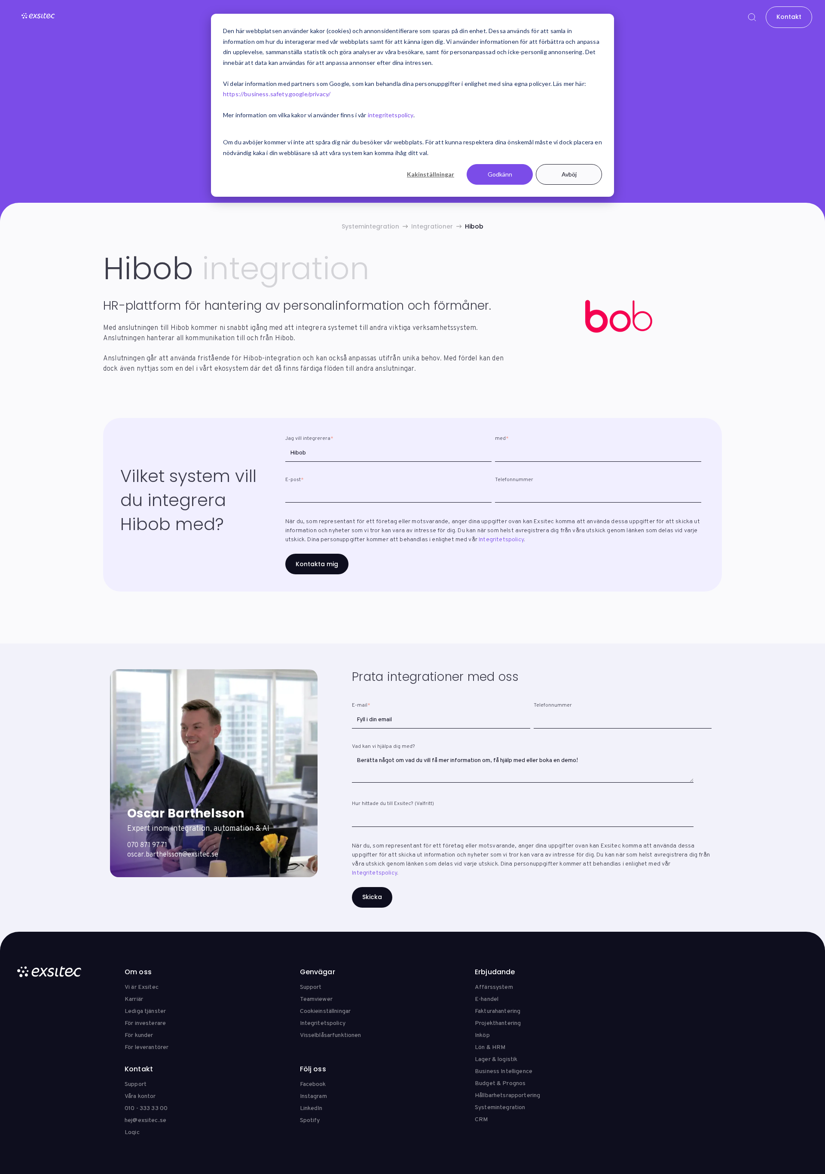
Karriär (134, 999)
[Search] (752, 17)
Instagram (313, 1096)
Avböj (569, 174)
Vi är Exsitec (142, 987)
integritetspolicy (390, 115)
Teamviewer (316, 999)
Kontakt (788, 16)
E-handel (486, 999)
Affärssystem (494, 987)
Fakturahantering (497, 1011)
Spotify (310, 1120)
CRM (481, 1119)
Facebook (313, 1084)
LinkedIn (311, 1108)
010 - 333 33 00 (146, 1108)
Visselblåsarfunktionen (330, 1035)
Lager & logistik (496, 1059)
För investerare (145, 1023)
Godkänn (500, 174)
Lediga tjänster (145, 1011)
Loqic (132, 1132)
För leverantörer (146, 1047)
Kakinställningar (430, 174)
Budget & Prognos (500, 1083)
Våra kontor (140, 1096)
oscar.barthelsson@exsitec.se (172, 855)
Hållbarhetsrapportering (507, 1095)
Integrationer (432, 226)
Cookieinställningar (325, 1011)
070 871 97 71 (147, 845)
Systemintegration (370, 226)
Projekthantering (498, 1023)
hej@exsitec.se (145, 1120)
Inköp (482, 1035)
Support (311, 987)
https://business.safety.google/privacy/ (276, 94)
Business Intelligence (503, 1071)
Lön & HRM (490, 1047)
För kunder (139, 1035)
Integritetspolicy (501, 539)
